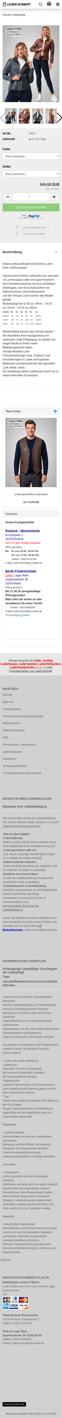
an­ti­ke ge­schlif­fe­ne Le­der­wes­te (31, 494)
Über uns (8, 702)
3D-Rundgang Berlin (17, 615)
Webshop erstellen (17, 1413)
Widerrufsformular (14, 730)
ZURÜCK (5, 1260)
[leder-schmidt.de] (15, 4)
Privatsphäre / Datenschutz (19, 744)
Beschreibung (12, 252)
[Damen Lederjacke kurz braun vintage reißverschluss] (31, 63)
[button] (8, 197)
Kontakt (7, 694)
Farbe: (7, 149)
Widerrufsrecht (11, 723)
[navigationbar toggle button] (57, 4)
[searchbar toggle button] (40, 4)
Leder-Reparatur (12, 752)
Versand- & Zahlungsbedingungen (23, 716)
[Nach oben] (52, 1417)
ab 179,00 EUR (31, 502)
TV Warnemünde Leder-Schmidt (22, 773)
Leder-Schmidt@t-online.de (40, 930)
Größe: (7, 166)
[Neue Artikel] (55, 411)
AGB (5, 737)
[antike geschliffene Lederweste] (31, 452)
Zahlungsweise (12, 709)
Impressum (9, 758)
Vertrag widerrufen (14, 1404)
